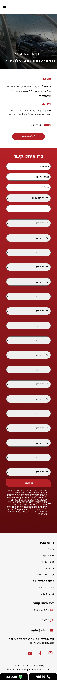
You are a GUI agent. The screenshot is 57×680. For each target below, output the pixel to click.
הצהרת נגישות (46, 587)
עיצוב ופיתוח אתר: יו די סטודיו (28, 666)
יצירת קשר (48, 555)
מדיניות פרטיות (46, 593)
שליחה (28, 483)
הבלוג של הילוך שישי (43, 581)
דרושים (50, 568)
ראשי (39, 54)
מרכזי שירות (47, 562)
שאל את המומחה (25, 54)
